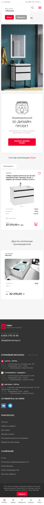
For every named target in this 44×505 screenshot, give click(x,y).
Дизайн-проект (7, 434)
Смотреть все (33, 355)
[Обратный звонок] (40, 2)
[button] (39, 501)
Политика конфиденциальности (15, 462)
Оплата (4, 422)
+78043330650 (15, 380)
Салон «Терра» (10, 361)
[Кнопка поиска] (32, 8)
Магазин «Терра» (11, 384)
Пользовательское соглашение (14, 438)
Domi (36, 209)
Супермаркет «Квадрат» (15, 373)
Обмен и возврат (8, 426)
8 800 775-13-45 (9, 335)
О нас (3, 458)
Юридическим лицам (10, 442)
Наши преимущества (10, 470)
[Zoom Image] (22, 57)
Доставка (5, 430)
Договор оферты (8, 474)
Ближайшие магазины (12, 355)
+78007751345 (27, 368)
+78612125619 (14, 368)
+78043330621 (15, 393)
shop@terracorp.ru (10, 340)
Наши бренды (7, 466)
